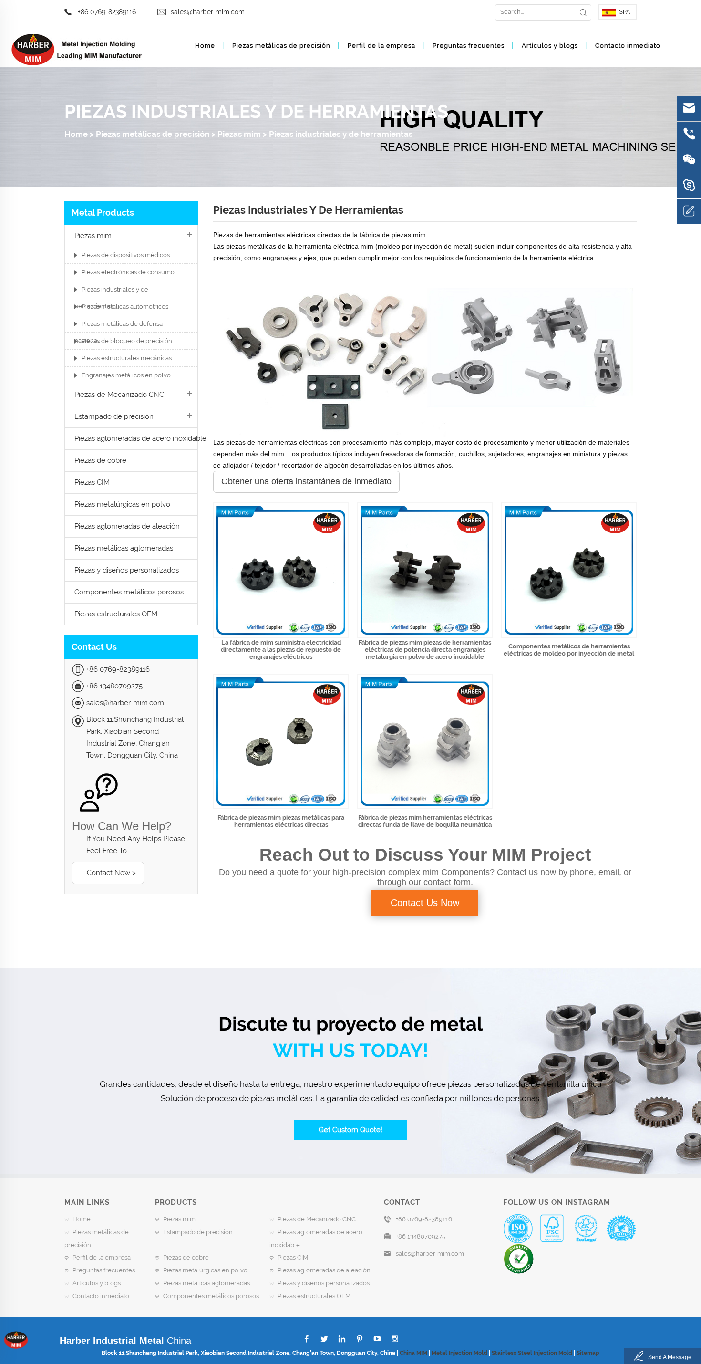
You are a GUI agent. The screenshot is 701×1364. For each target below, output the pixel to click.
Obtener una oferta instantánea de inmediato (306, 481)
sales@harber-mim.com (208, 12)
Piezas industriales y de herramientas (340, 134)
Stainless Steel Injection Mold (532, 1353)
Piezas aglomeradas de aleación (127, 526)
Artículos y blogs (550, 45)
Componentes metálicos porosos (129, 592)
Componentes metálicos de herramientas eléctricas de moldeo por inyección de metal (569, 650)
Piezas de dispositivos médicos (126, 255)
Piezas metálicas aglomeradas (123, 548)
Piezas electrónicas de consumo (128, 272)
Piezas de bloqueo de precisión (127, 340)
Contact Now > (111, 872)
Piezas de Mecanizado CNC (119, 394)
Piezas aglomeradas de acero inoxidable (140, 438)
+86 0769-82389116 (107, 12)
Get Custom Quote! (350, 1129)
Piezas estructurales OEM (115, 614)
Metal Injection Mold (459, 1353)
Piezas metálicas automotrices (125, 306)
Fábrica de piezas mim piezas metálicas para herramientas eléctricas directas (280, 821)
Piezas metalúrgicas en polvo (122, 504)
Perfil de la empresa (381, 45)
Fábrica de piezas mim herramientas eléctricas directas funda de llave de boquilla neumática (425, 821)
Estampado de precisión (114, 416)
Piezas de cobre (100, 460)
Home (205, 45)
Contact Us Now (425, 902)
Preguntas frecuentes (469, 45)
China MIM (413, 1353)
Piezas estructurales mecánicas (127, 358)
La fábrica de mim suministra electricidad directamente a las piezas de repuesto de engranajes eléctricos (281, 649)
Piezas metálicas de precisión (281, 45)
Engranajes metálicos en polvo (126, 375)
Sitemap (588, 1353)
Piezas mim (239, 134)
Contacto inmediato (627, 45)
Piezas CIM (92, 482)
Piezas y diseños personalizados (126, 570)
